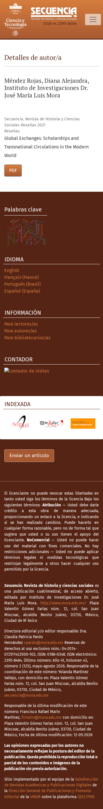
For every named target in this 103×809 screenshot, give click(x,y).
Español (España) (22, 291)
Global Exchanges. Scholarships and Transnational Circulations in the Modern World (46, 147)
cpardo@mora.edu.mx (43, 642)
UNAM (35, 796)
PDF (13, 170)
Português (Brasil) (22, 284)
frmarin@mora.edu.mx (41, 717)
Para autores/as (20, 331)
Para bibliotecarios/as (27, 337)
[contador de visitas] (26, 370)
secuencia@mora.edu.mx (26, 695)
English (11, 270)
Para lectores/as (21, 324)
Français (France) (21, 277)
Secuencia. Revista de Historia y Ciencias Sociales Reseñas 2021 (42, 122)
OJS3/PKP (86, 796)
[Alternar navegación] (93, 19)
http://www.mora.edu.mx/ (63, 603)
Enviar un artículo (29, 456)
